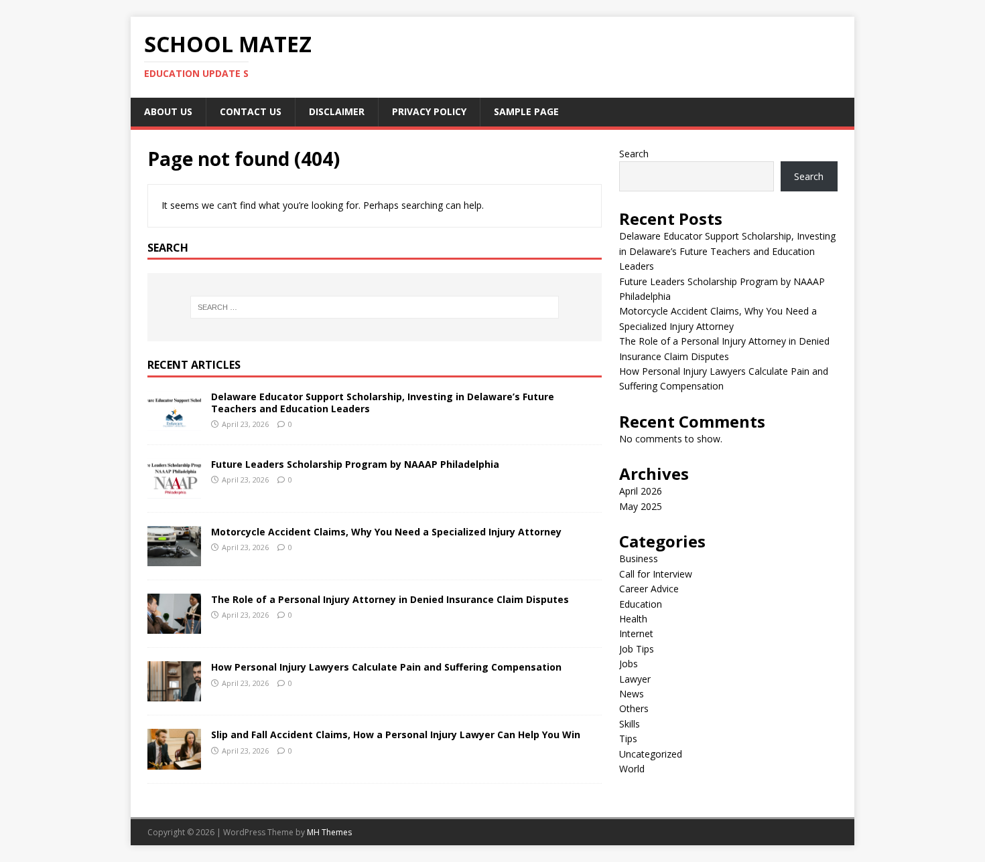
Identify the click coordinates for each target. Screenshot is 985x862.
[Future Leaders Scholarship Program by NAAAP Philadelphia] (174, 491)
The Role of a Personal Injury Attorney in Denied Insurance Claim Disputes (390, 599)
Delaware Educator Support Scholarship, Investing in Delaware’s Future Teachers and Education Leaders (382, 402)
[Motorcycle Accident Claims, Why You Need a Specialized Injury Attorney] (174, 558)
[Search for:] (374, 307)
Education (640, 604)
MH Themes (329, 832)
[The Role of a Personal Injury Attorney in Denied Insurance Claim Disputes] (174, 626)
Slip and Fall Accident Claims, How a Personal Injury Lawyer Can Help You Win (395, 734)
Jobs (628, 663)
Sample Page (526, 111)
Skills (629, 723)
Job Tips (636, 648)
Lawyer (635, 679)
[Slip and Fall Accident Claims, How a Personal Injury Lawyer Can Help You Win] (174, 761)
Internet (636, 633)
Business (638, 558)
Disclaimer (337, 111)
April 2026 (640, 491)
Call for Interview (655, 574)
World (632, 768)
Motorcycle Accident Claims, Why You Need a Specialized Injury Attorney (386, 531)
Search (634, 153)
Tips (628, 738)
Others (634, 708)
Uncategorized (650, 754)
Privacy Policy (429, 111)
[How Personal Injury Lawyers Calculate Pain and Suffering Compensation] (174, 693)
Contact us (250, 111)
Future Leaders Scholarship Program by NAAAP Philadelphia (355, 464)
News (631, 693)
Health (633, 618)
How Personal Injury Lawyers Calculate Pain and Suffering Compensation (386, 667)
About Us (168, 111)
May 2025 (640, 506)
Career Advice (649, 588)
